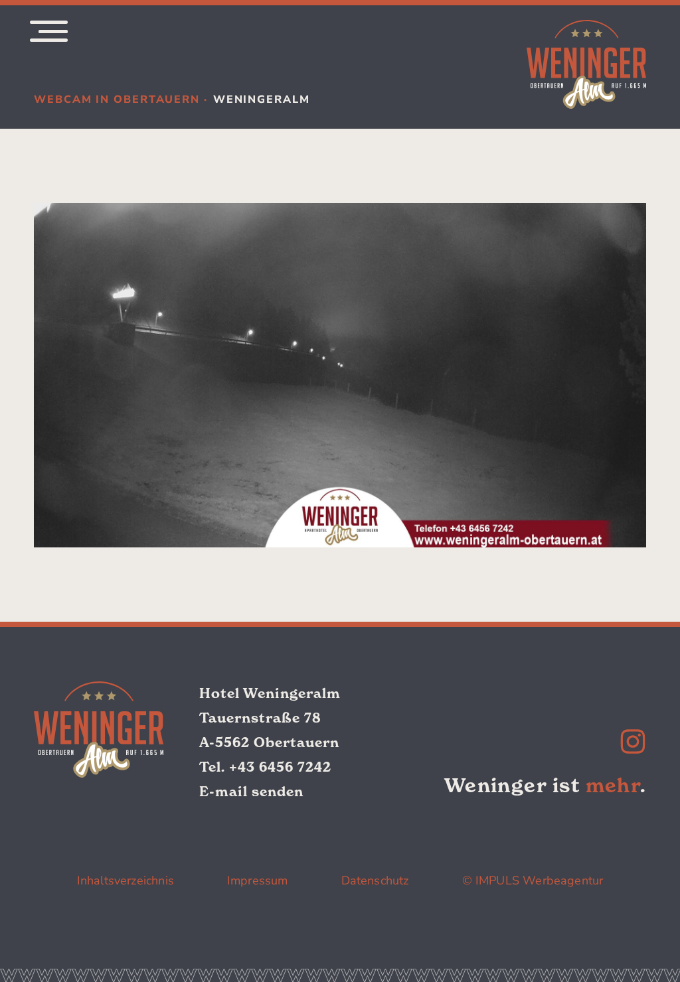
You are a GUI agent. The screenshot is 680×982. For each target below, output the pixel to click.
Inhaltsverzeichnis (125, 880)
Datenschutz (375, 880)
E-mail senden (251, 792)
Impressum (257, 880)
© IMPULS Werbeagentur (533, 880)
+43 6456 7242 (280, 767)
